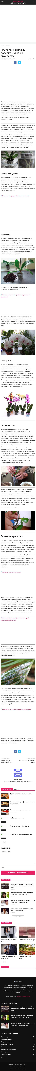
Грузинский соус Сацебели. (19, 826)
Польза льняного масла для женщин (27, 761)
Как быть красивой (6, 1054)
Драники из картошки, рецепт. (20, 794)
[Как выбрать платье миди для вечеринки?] (9, 932)
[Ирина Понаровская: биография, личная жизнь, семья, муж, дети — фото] (5, 895)
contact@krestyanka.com (23, 996)
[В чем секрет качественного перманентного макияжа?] (27, 932)
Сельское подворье (6, 1039)
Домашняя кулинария (7, 1044)
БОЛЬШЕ (16, 789)
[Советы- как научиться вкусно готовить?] (5, 812)
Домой (2, 45)
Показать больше (17, 916)
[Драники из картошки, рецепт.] (5, 796)
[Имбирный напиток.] (5, 820)
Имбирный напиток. (17, 818)
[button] (33, 2)
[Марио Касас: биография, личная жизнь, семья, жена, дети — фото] (5, 911)
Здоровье (3, 1057)
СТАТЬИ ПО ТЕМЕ (7, 789)
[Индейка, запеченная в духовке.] (5, 836)
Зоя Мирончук (5, 58)
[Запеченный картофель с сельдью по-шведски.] (5, 804)
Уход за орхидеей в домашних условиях (6, 761)
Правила (10, 1064)
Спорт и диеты (5, 1052)
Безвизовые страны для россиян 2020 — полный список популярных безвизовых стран (22, 885)
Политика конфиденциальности (18, 1066)
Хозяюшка (8, 45)
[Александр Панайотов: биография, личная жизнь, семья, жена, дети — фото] (5, 903)
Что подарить (4, 954)
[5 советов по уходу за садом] (27, 949)
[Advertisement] (18, 23)
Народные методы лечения (8, 1049)
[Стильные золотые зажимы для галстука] (9, 949)
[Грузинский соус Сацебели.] (5, 828)
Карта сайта (23, 1064)
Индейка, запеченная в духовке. (21, 834)
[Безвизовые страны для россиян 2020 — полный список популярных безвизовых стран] (5, 886)
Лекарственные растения (8, 1042)
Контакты (16, 1064)
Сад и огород (22, 954)
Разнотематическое (6, 1047)
